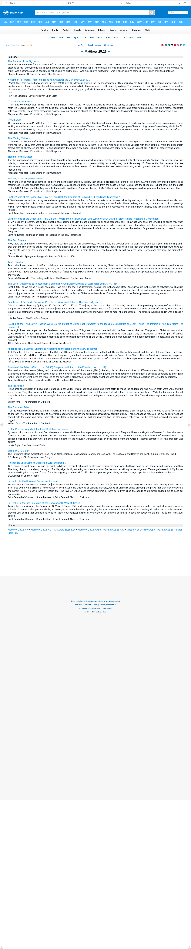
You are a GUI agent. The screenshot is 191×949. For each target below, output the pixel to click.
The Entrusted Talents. (20, 407)
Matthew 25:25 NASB (89, 529)
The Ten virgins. (16, 385)
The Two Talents (17, 240)
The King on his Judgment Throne (25, 178)
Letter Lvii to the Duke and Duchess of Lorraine (33, 481)
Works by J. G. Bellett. (19, 450)
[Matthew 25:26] (187, 431)
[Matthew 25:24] (3, 431)
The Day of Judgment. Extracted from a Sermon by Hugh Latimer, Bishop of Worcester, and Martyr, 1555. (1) (64, 283)
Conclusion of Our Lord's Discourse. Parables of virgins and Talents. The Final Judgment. (54, 302)
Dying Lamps (14, 120)
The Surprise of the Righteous (23, 61)
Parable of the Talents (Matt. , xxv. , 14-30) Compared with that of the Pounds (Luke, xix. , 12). (57, 367)
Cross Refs (15, 45)
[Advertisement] (95, 558)
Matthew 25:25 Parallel (169, 529)
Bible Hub (13, 533)
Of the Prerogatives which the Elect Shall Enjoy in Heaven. (38, 429)
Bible (7, 45)
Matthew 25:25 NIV (18, 529)
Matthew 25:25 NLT (41, 529)
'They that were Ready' (20, 101)
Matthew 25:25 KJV (113, 529)
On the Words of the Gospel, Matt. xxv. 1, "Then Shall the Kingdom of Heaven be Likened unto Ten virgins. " (64, 197)
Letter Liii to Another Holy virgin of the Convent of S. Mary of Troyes (44, 503)
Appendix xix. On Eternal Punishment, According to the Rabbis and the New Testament (53, 348)
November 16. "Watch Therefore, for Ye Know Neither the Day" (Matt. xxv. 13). (49, 79)
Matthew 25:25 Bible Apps (141, 529)
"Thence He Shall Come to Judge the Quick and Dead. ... (37, 462)
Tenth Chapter (15, 262)
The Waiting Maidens (19, 138)
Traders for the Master (20, 156)
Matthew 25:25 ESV (65, 529)
